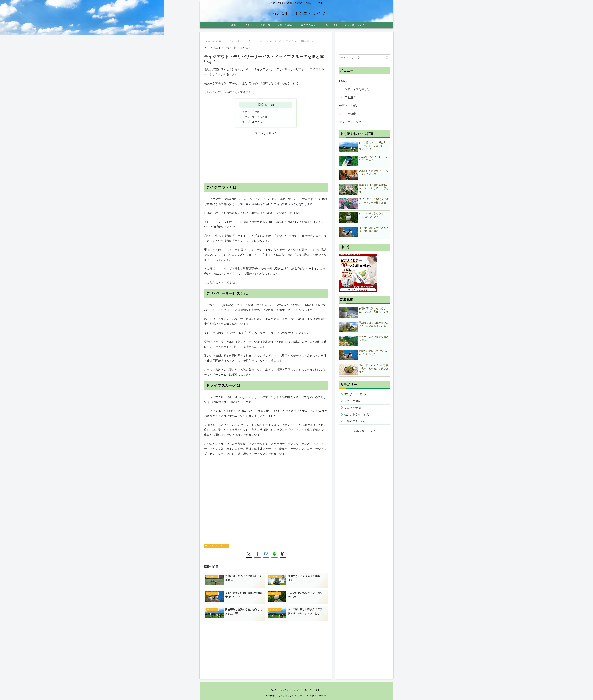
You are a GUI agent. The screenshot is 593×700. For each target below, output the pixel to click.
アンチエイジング (350, 122)
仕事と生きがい (349, 105)
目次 (261, 104)
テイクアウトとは (250, 111)
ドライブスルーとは (251, 121)
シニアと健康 (347, 113)
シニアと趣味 (347, 97)
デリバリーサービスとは (253, 116)
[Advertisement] (266, 157)
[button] (283, 554)
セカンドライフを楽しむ (218, 545)
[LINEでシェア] (274, 554)
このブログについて (289, 690)
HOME (343, 80)
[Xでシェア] (249, 554)
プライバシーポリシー (313, 690)
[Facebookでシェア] (257, 554)
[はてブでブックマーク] (266, 554)
